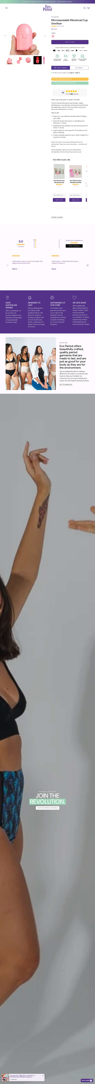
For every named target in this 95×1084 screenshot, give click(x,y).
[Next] (45, 35)
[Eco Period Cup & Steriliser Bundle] (75, 171)
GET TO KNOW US (66, 384)
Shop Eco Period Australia (47, 808)
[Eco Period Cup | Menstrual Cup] (59, 171)
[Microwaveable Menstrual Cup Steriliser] (10, 60)
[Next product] (86, 183)
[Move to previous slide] (7, 265)
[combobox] (59, 195)
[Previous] (5, 35)
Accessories (55, 17)
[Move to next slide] (87, 265)
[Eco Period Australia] (47, 8)
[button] (84, 8)
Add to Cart (59, 200)
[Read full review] (27, 265)
